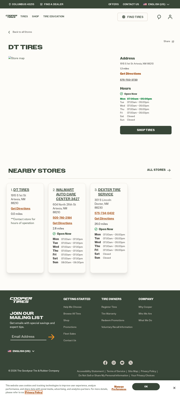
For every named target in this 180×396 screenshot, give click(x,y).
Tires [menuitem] (24, 16)
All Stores (156, 170)
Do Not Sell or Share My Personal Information (103, 375)
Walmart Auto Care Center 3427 (67, 194)
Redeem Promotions (112, 320)
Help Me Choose (72, 306)
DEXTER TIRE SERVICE (109, 192)
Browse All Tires (72, 313)
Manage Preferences (119, 388)
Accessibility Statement (90, 371)
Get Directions (130, 74)
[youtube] (122, 362)
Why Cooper (145, 306)
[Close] (174, 388)
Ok (146, 386)
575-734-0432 (104, 213)
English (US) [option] (156, 4)
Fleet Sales (69, 333)
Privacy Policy (148, 371)
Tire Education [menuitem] (53, 16)
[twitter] (130, 362)
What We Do (145, 320)
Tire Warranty (108, 313)
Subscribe (51, 337)
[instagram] (114, 362)
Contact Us (69, 340)
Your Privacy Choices (143, 375)
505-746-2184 (62, 217)
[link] (51, 4)
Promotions (69, 327)
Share (167, 41)
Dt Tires (21, 190)
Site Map (133, 371)
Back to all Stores (22, 31)
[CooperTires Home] (12, 16)
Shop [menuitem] (35, 16)
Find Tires (135, 17)
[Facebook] (105, 362)
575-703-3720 (129, 79)
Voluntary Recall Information (117, 327)
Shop (66, 320)
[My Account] (170, 17)
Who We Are (145, 313)
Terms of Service (116, 371)
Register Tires (109, 306)
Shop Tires (146, 130)
